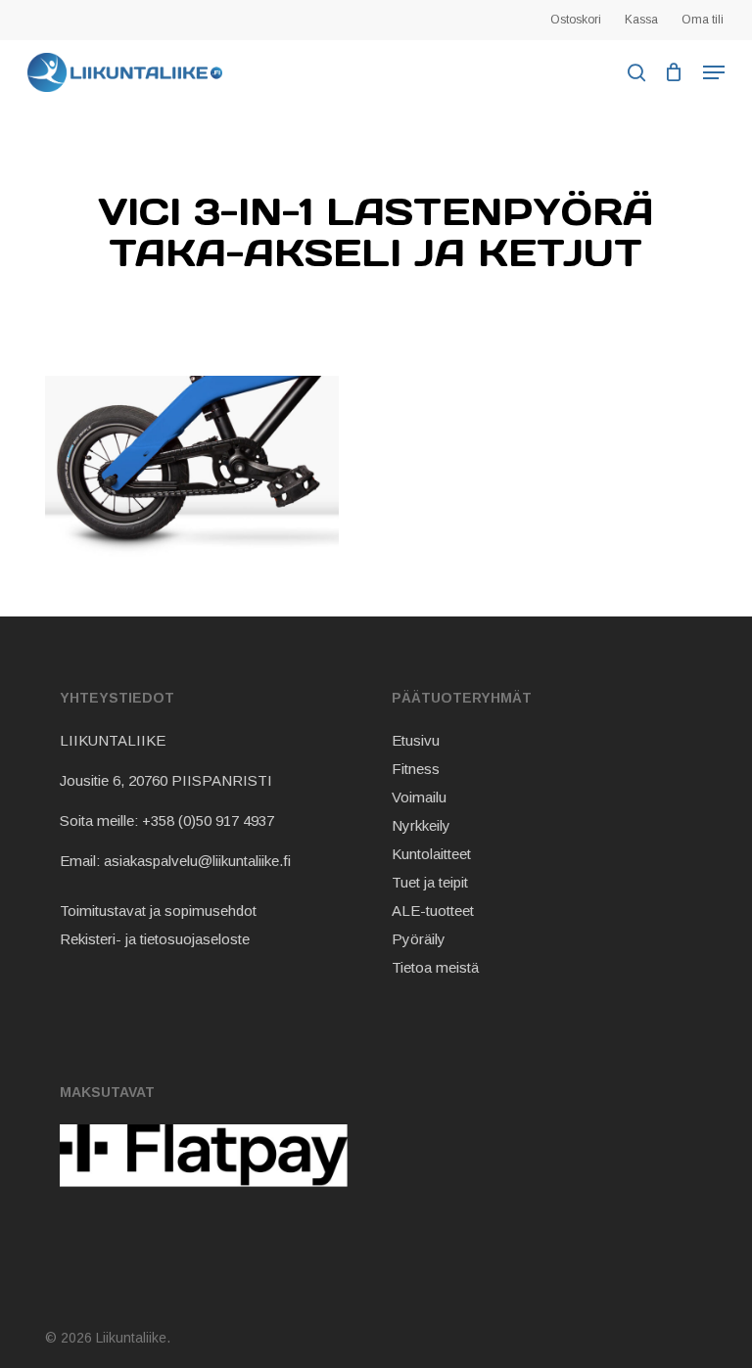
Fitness (416, 768)
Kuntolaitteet (431, 853)
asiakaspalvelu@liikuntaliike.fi (197, 860)
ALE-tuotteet (433, 910)
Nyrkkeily (421, 825)
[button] (714, 72)
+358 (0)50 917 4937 (208, 820)
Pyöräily (419, 939)
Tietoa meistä (435, 967)
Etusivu (416, 740)
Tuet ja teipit (430, 882)
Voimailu (419, 797)
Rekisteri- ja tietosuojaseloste (155, 939)
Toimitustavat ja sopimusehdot (158, 910)
